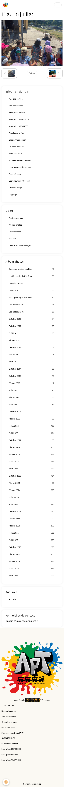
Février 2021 (31, 397)
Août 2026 (31, 576)
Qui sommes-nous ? (17, 140)
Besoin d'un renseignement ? (22, 621)
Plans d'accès (15, 174)
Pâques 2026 (31, 561)
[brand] (5, 4)
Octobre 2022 (31, 440)
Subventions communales (20, 160)
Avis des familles (16, 99)
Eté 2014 (31, 333)
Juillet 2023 (31, 461)
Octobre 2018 (31, 376)
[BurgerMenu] (58, 4)
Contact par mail (16, 218)
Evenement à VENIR (9, 743)
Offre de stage (15, 187)
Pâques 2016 (31, 340)
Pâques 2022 (31, 419)
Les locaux (31, 290)
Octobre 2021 (31, 412)
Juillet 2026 (31, 568)
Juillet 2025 (31, 533)
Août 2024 (31, 504)
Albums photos (15, 225)
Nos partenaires (16, 105)
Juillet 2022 (31, 426)
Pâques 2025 (31, 526)
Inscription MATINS (17, 112)
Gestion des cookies (32, 784)
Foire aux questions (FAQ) (20, 167)
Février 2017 (31, 354)
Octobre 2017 (31, 369)
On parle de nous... (17, 146)
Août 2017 (31, 362)
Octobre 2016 (31, 347)
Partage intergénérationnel (31, 297)
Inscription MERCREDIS (19, 119)
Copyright (13, 194)
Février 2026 (31, 554)
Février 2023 (31, 447)
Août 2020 (31, 390)
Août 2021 (31, 404)
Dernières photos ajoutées (31, 269)
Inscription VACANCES (18, 126)
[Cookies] (6, 782)
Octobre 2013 (31, 319)
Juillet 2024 (31, 497)
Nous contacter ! (16, 153)
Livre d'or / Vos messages (20, 245)
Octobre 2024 (31, 511)
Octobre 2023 (31, 476)
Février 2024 (31, 483)
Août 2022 (31, 433)
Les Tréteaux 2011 (31, 305)
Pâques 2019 (31, 383)
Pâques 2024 (31, 490)
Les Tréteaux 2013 (31, 312)
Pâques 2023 (31, 454)
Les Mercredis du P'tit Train (31, 276)
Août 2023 (31, 469)
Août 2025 (31, 540)
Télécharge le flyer (17, 133)
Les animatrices (31, 283)
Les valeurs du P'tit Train (19, 181)
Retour (32, 73)
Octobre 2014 (31, 326)
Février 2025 (31, 519)
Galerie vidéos (15, 231)
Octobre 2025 (31, 547)
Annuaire (12, 238)
